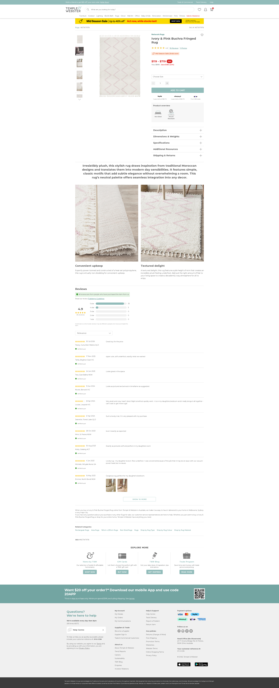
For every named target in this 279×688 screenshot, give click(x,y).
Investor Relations (122, 669)
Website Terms (151, 648)
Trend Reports (120, 651)
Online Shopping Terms (155, 652)
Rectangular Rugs (82, 530)
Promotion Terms (152, 641)
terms (131, 599)
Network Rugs (157, 34)
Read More (186, 572)
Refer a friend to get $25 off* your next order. (87, 2)
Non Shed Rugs (126, 530)
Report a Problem (153, 621)
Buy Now (122, 572)
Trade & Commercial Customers (127, 638)
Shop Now (90, 572)
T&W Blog (118, 662)
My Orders (119, 618)
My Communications (123, 621)
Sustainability (120, 658)
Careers (118, 655)
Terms (99, 644)
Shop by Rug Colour (164, 530)
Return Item (151, 625)
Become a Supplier (122, 631)
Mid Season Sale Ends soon (167, 54)
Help (211, 2)
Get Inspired (154, 572)
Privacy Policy (84, 648)
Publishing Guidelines (96, 299)
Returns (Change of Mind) (156, 635)
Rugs (77, 28)
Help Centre (150, 614)
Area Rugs (95, 530)
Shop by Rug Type (148, 530)
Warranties (150, 645)
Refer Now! (104, 2)
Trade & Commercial (185, 2)
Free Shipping (151, 638)
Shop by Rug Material (182, 530)
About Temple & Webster (124, 648)
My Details (119, 614)
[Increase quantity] (167, 83)
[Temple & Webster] (73, 9)
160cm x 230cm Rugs (109, 530)
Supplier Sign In (121, 635)
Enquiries (118, 665)
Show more (140, 499)
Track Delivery (201, 2)
